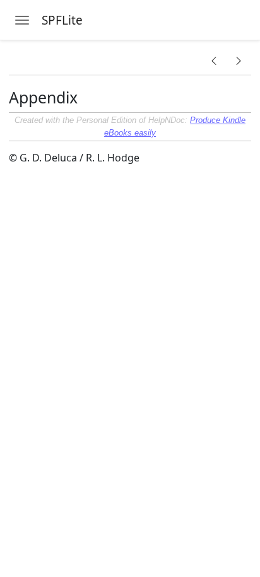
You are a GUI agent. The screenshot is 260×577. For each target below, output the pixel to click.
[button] (214, 60)
